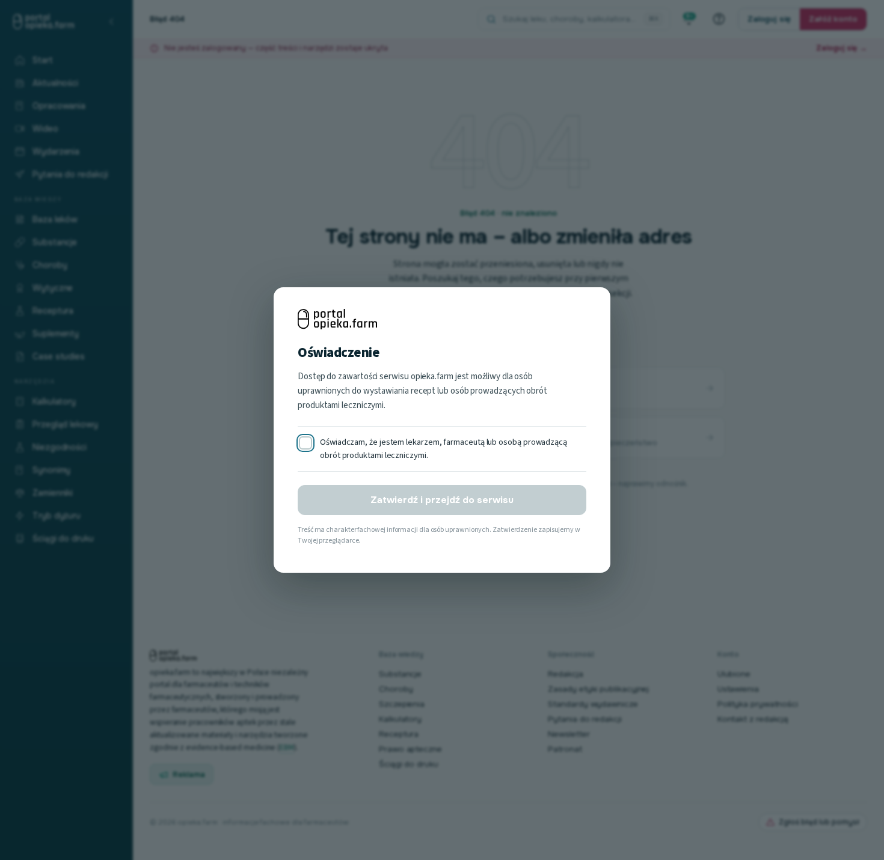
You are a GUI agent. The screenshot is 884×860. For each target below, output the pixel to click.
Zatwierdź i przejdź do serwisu (442, 500)
